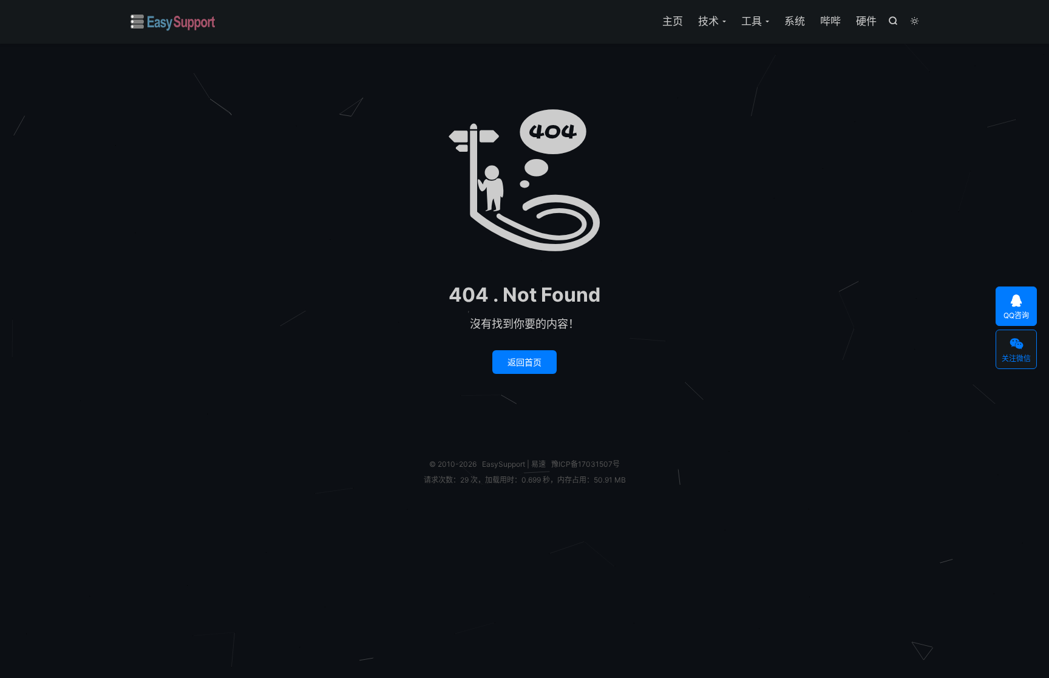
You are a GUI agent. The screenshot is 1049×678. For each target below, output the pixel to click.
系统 (794, 21)
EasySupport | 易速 (173, 22)
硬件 (866, 21)
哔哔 (830, 21)
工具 (751, 21)
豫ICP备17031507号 (585, 464)
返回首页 (524, 362)
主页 (672, 21)
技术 (708, 21)
